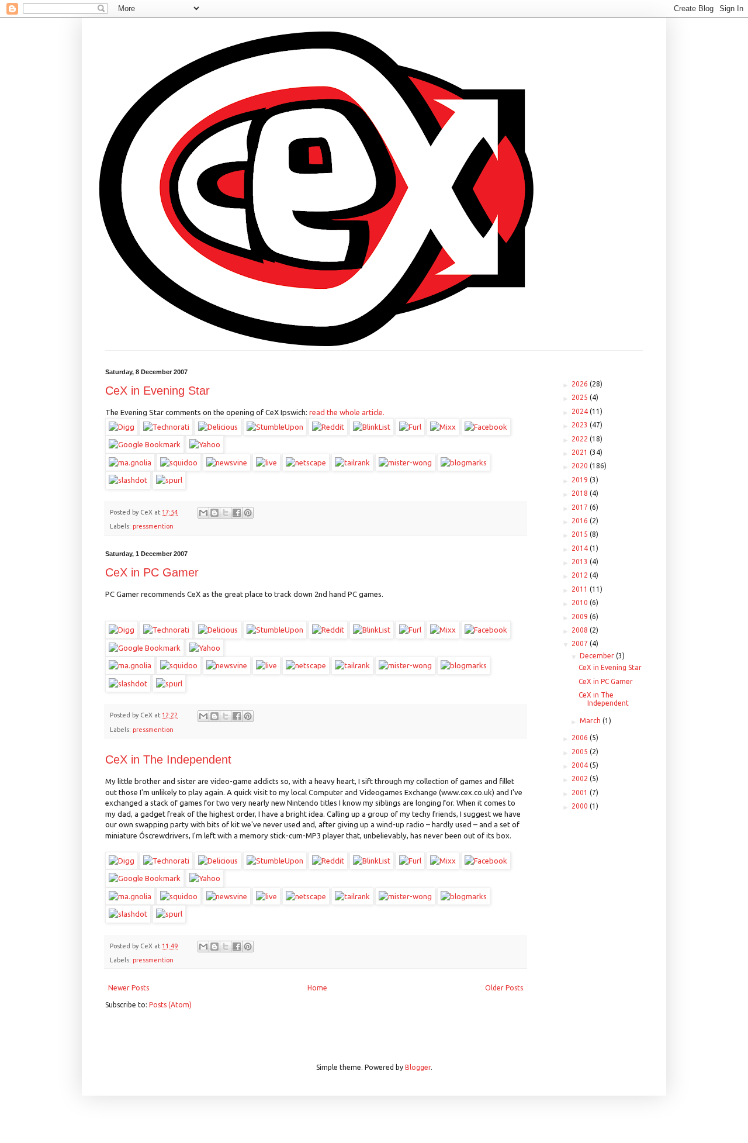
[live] (266, 462)
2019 (581, 480)
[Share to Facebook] (237, 513)
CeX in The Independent (168, 759)
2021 (581, 452)
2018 (581, 493)
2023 (581, 425)
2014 (581, 548)
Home (317, 988)
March (591, 720)
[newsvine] (227, 462)
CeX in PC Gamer (152, 572)
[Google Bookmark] (144, 444)
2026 (581, 384)
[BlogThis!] (214, 513)
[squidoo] (179, 462)
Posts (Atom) (170, 1005)
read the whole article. (346, 412)
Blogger (418, 1067)
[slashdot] (128, 480)
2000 (581, 806)
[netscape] (306, 462)
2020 (581, 465)
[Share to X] (225, 513)
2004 (581, 765)
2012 (581, 575)
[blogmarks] (463, 462)
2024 (581, 411)
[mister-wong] (405, 462)
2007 (581, 643)
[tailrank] (352, 462)
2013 (581, 561)
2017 (581, 507)
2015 (581, 534)
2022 (581, 439)
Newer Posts (128, 988)
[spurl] (169, 480)
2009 (581, 616)
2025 (581, 397)
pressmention (153, 526)
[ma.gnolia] (130, 462)
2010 (581, 602)
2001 (581, 792)
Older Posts (504, 988)
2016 (581, 520)
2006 (581, 737)
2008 (581, 630)
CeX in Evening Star (157, 390)
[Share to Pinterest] (248, 513)
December (598, 655)
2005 (581, 751)
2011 (581, 589)
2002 (581, 778)
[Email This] (203, 513)
